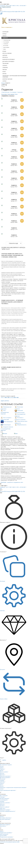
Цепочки (5, 55)
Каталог (3, 83)
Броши (4, 51)
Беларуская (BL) (10, 11)
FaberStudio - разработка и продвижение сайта (12, 482)
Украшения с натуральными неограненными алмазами (14, 76)
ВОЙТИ (4, 760)
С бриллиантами (6, 40)
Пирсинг (5, 69)
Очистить (11, 95)
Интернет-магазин (7, 79)
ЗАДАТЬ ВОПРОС (6, 7)
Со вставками (6, 42)
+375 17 (5, 397)
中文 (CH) (22, 11)
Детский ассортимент (8, 61)
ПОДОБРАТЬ (5, 95)
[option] (8, 433)
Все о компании (3, 795)
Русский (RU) (3, 11)
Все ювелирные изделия (6, 764)
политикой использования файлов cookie (9, 842)
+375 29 (14, 397)
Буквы (4, 49)
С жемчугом (5, 43)
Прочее (4, 73)
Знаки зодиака (6, 47)
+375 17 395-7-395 (7, 5)
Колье (4, 71)
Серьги (4, 35)
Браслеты (5, 57)
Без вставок (5, 45)
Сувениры (5, 67)
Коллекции (5, 31)
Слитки (4, 81)
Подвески (5, 37)
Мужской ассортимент (9, 59)
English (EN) (17, 11)
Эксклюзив (5, 63)
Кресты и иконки (7, 53)
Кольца (4, 33)
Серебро (5, 65)
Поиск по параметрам (6, 27)
